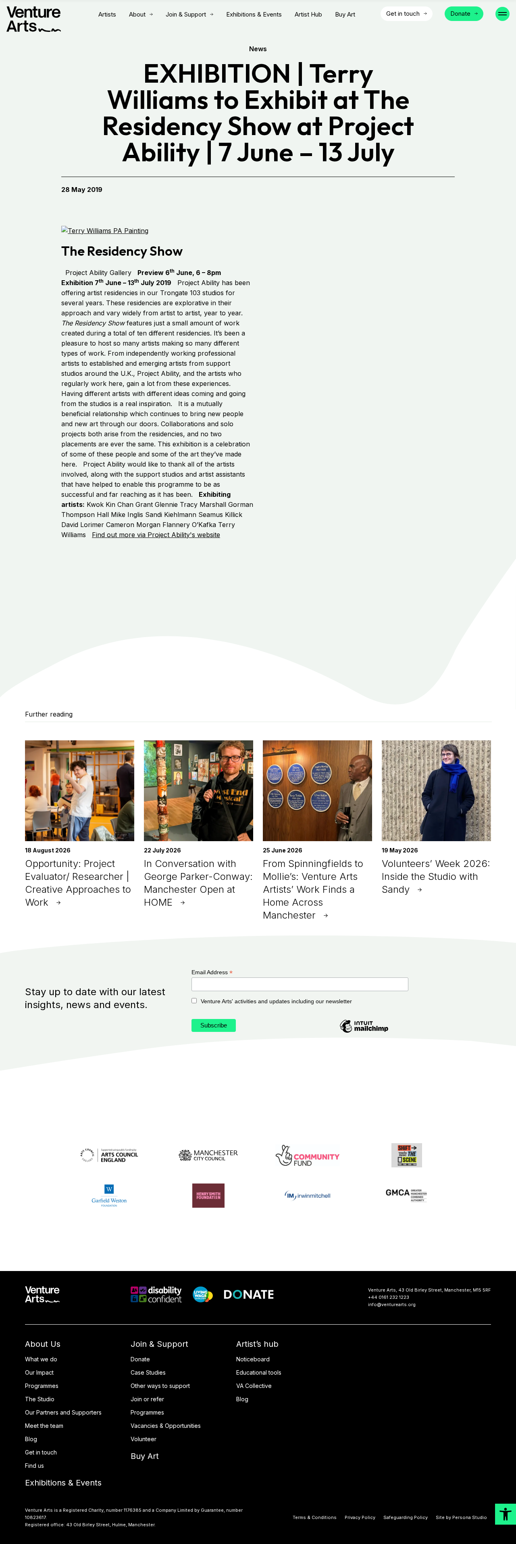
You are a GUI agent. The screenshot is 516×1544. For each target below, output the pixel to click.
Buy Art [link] (345, 14)
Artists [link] (107, 14)
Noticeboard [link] (253, 1359)
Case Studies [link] (148, 1372)
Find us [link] (34, 1465)
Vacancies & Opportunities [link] (166, 1425)
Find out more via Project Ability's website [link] (156, 535)
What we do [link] (41, 1359)
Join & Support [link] (186, 14)
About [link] (137, 14)
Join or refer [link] (147, 1399)
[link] (505, 1514)
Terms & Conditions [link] (315, 1517)
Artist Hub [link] (308, 14)
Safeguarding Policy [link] (405, 1517)
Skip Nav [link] (74, 14)
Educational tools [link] (258, 1372)
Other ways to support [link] (160, 1385)
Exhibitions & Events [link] (254, 14)
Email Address (212, 972)
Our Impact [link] (39, 1372)
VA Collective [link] (254, 1385)
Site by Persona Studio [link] (461, 1517)
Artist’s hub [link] (257, 1344)
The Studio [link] (39, 1399)
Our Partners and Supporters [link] (63, 1412)
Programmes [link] (41, 1385)
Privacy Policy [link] (360, 1517)
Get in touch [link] (41, 1452)
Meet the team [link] (44, 1425)
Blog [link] (31, 1439)
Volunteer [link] (143, 1439)
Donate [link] (140, 1359)
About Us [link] (42, 1344)
